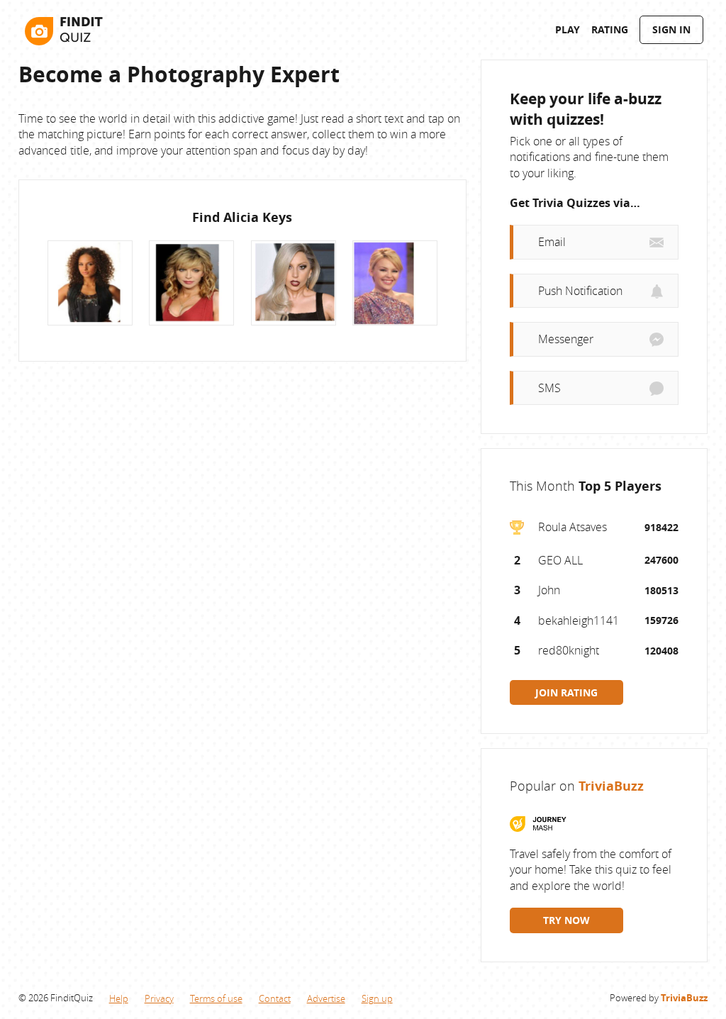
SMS (549, 388)
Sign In (671, 29)
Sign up (377, 998)
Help (118, 998)
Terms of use (216, 998)
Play (567, 29)
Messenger (565, 339)
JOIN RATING (566, 692)
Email (552, 242)
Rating (609, 29)
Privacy (159, 998)
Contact (275, 998)
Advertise (326, 998)
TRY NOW (566, 920)
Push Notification (580, 291)
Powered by (659, 997)
